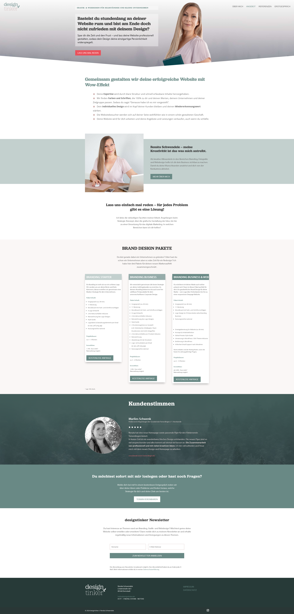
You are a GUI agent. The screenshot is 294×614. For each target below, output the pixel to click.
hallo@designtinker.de (126, 596)
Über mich (237, 7)
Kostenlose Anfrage (100, 357)
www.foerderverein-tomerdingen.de (142, 456)
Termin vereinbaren (147, 499)
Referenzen (265, 7)
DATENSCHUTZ (190, 590)
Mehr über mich (161, 176)
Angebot (251, 7)
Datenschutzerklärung (151, 569)
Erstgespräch (282, 7)
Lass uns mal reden (88, 52)
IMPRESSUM (188, 586)
